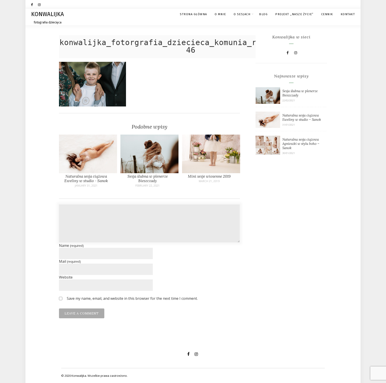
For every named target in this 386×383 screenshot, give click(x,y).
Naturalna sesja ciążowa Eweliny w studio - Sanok (86, 178)
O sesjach (242, 14)
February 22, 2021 (147, 185)
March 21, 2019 (209, 181)
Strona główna (193, 14)
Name (71, 245)
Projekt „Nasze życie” (294, 14)
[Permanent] (88, 171)
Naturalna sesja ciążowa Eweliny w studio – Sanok (301, 117)
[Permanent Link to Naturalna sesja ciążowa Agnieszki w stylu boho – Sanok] (268, 153)
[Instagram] (41, 4)
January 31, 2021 (86, 185)
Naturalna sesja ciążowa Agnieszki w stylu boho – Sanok (300, 143)
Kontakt (348, 14)
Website (66, 277)
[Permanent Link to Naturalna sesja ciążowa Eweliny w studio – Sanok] (268, 126)
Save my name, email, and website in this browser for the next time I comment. (132, 298)
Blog (263, 14)
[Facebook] (34, 4)
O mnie (220, 14)
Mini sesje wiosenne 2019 (209, 176)
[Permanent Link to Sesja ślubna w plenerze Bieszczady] (268, 102)
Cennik (327, 14)
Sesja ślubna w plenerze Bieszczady (148, 178)
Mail (70, 261)
